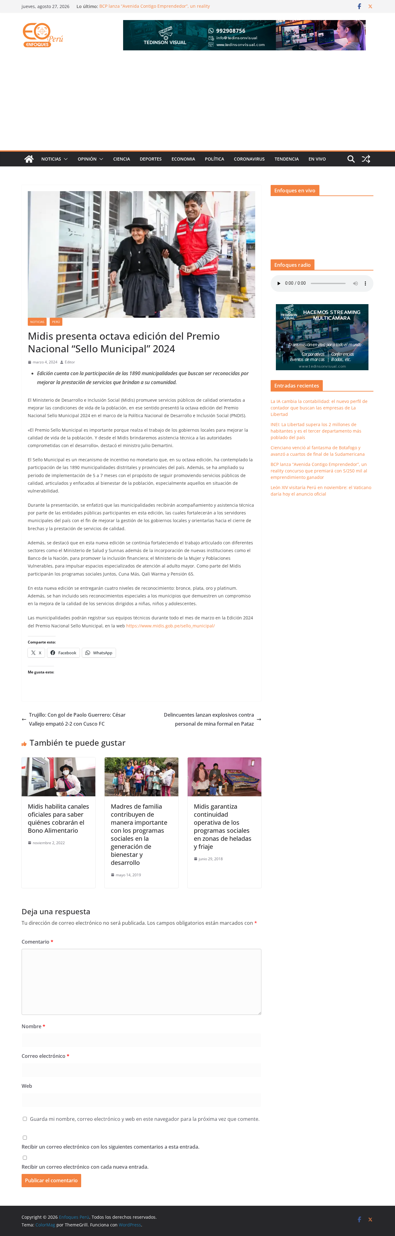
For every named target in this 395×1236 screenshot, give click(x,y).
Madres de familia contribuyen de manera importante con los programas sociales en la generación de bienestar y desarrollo (139, 834)
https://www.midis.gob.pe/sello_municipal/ (170, 626)
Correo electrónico (45, 1056)
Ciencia (121, 159)
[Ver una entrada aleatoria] (366, 159)
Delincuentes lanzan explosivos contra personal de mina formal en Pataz (209, 719)
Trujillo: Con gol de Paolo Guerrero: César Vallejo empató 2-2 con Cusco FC (77, 719)
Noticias (51, 159)
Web (27, 1086)
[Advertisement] (197, 104)
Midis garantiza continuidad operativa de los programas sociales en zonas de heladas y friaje (223, 826)
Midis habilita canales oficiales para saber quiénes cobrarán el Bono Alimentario (58, 818)
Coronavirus (249, 159)
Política (214, 159)
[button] (64, 159)
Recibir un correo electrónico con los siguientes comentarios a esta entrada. (110, 1146)
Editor (70, 362)
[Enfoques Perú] (29, 159)
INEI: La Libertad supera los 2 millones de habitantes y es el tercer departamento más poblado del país (316, 430)
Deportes (151, 159)
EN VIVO (317, 159)
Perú (56, 322)
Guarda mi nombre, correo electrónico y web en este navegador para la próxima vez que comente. (145, 1119)
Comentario (37, 941)
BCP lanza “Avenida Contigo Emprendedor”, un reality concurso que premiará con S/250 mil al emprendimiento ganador (319, 470)
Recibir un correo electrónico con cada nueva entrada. (85, 1166)
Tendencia (287, 159)
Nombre (33, 1026)
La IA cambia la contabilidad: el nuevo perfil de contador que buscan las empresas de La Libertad (319, 407)
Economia (183, 159)
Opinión (87, 159)
